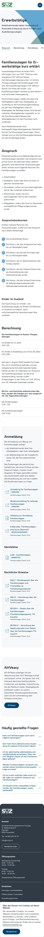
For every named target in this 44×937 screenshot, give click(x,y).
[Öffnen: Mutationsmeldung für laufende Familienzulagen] (22, 505)
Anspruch (6, 48)
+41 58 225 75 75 (12, 836)
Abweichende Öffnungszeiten (13, 878)
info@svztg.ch (7, 840)
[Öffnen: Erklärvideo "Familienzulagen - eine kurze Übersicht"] (22, 531)
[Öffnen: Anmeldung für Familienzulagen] (22, 492)
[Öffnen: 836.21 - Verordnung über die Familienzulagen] (22, 599)
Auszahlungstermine (10, 898)
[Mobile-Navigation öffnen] (40, 5)
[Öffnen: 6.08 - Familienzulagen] (22, 557)
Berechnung (19, 48)
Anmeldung (33, 48)
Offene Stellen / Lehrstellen (12, 894)
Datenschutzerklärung (12, 925)
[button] (11, 705)
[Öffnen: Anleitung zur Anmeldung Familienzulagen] (22, 518)
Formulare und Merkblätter (12, 890)
